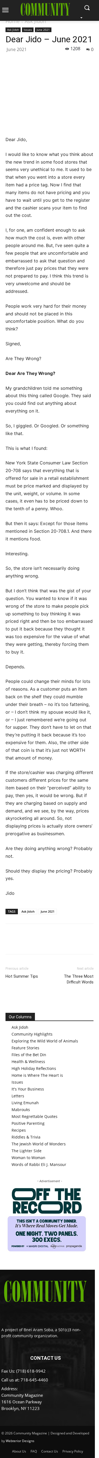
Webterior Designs (20, 1441)
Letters (18, 1095)
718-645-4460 (34, 1380)
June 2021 (43, 30)
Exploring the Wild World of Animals (45, 1041)
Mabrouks (21, 1109)
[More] (62, 61)
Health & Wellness (28, 1061)
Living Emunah (25, 1102)
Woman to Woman (28, 1157)
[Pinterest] (36, 61)
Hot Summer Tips (22, 976)
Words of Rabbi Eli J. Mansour (39, 1164)
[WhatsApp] (48, 61)
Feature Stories (25, 1047)
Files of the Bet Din (29, 1054)
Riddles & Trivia (26, 1137)
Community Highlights (32, 1034)
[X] (23, 61)
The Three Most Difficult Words (79, 979)
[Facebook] (11, 61)
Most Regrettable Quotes (34, 1116)
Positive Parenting (28, 1123)
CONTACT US (45, 1358)
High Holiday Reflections (34, 1068)
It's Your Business (28, 1089)
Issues (28, 30)
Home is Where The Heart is (37, 1075)
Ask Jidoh (35, 21)
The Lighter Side (27, 1150)
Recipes (19, 1130)
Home (13, 21)
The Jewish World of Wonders (39, 1143)
